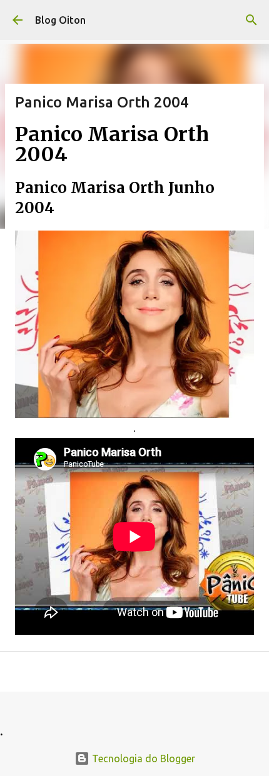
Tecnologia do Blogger (142, 758)
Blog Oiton (60, 20)
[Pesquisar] (251, 20)
